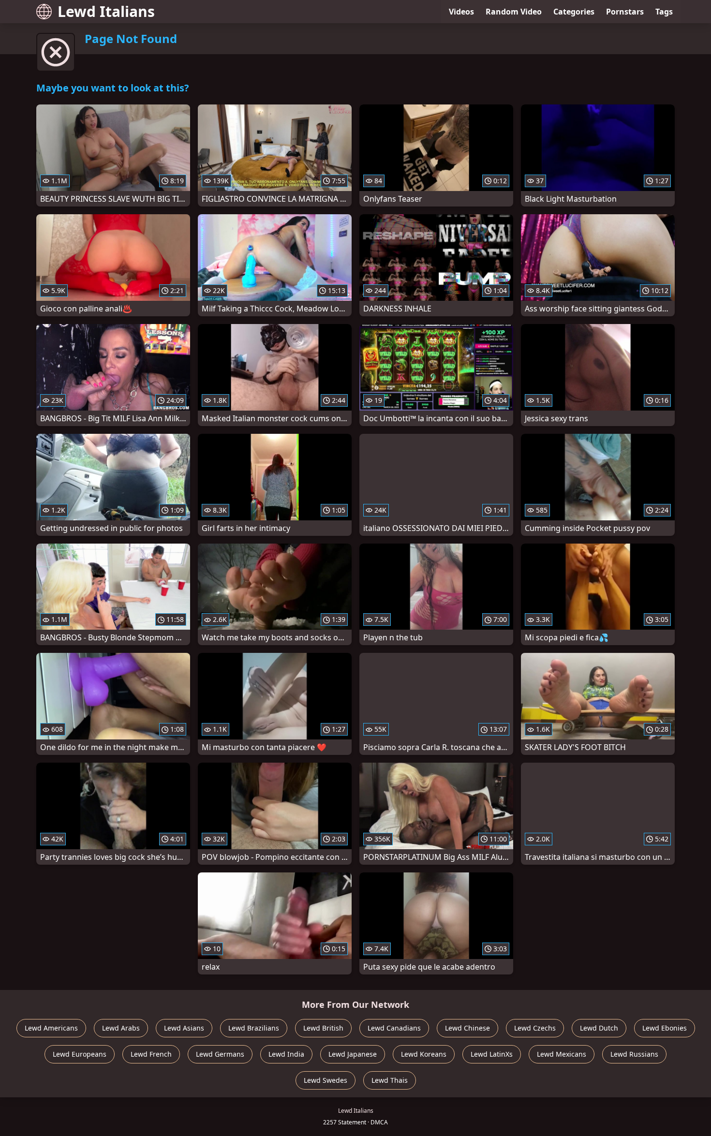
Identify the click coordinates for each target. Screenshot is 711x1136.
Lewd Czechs (535, 1028)
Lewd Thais (389, 1080)
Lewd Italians (106, 11)
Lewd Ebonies (664, 1028)
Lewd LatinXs (492, 1054)
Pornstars (625, 11)
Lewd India (286, 1054)
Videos (461, 11)
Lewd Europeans (79, 1054)
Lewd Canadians (394, 1028)
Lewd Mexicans (561, 1054)
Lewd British (323, 1028)
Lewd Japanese (352, 1054)
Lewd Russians (634, 1054)
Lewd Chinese (467, 1028)
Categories (573, 11)
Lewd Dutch (599, 1028)
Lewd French (151, 1054)
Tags (664, 11)
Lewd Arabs (121, 1028)
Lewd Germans (220, 1054)
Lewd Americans (51, 1028)
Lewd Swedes (325, 1080)
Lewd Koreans (423, 1054)
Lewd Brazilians (253, 1028)
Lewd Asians (184, 1028)
